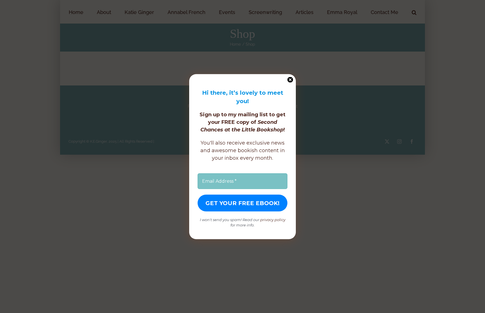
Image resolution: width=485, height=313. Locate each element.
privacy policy (272, 219)
